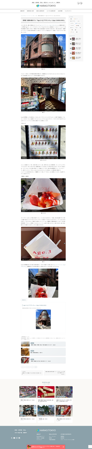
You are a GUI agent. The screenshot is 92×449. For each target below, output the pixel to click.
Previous (22, 50)
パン (32, 366)
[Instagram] (17, 438)
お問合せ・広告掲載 (40, 438)
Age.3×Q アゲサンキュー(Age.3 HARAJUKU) (48, 25)
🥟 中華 (71, 29)
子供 (80, 27)
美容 (71, 18)
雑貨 (77, 32)
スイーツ (23, 366)
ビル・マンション (52, 436)
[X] (11, 438)
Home (22, 15)
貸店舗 (50, 438)
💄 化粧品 (77, 25)
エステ (76, 27)
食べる (25, 15)
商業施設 (62, 436)
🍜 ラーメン (72, 32)
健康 (75, 29)
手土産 (36, 366)
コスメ (78, 21)
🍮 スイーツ (76, 18)
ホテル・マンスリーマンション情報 (67, 439)
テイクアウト (28, 366)
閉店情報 (62, 438)
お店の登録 (60, 11)
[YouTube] (14, 438)
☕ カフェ (72, 23)
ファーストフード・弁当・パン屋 (31, 15)
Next (64, 50)
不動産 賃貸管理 (52, 439)
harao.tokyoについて (41, 436)
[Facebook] (19, 438)
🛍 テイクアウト (72, 21)
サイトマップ (39, 439)
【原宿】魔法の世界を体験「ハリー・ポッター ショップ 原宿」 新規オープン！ (55, 372)
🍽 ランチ (71, 27)
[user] (81, 3)
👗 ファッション (78, 23)
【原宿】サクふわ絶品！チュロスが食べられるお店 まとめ (31, 373)
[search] (78, 3)
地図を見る (24, 299)
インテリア (72, 25)
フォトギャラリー (68, 11)
